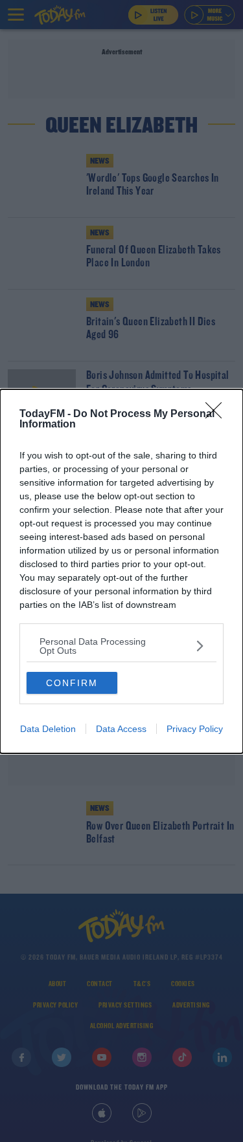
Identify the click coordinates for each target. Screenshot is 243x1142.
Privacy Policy (195, 729)
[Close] (217, 414)
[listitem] (121, 646)
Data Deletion (48, 729)
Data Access (121, 729)
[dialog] (121, 571)
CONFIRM (72, 683)
